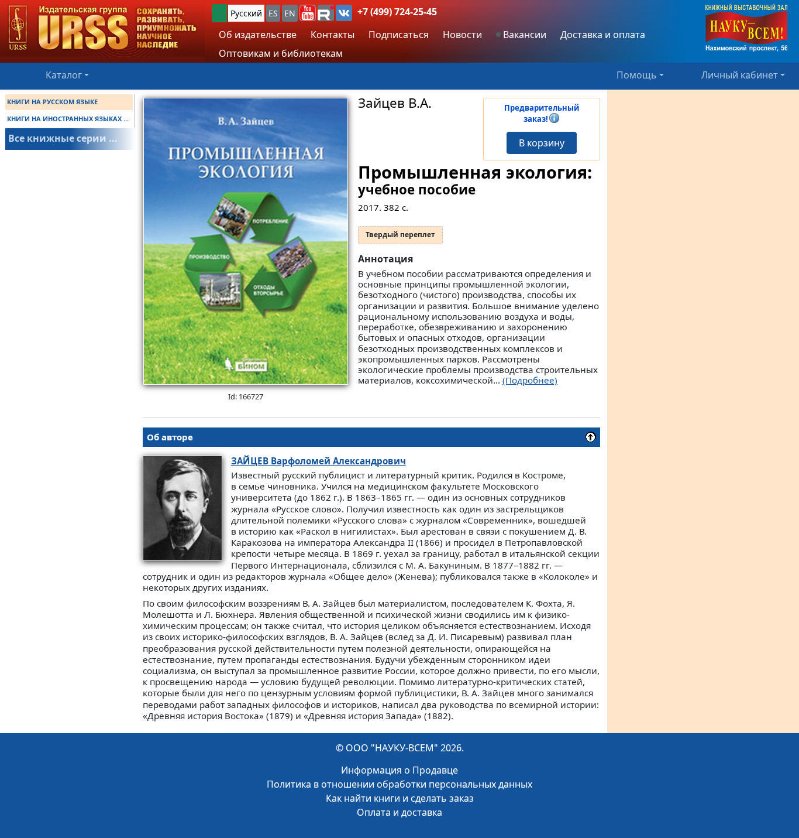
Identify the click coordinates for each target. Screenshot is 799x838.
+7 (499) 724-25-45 (397, 11)
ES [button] (273, 13)
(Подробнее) (529, 380)
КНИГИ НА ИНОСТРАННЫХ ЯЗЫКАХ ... (68, 118)
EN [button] (289, 13)
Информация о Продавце (399, 770)
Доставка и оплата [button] (602, 34)
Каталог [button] (64, 75)
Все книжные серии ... (63, 138)
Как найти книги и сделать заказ (400, 798)
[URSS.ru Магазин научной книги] (102, 28)
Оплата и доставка (399, 812)
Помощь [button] (637, 75)
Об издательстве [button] (258, 34)
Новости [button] (462, 34)
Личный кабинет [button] (739, 75)
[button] (307, 13)
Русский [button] (246, 13)
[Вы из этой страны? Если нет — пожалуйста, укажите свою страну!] (219, 13)
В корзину (541, 142)
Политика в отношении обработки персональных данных (399, 784)
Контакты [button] (332, 34)
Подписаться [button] (398, 34)
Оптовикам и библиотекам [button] (281, 53)
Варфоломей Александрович (318, 461)
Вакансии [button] (523, 34)
